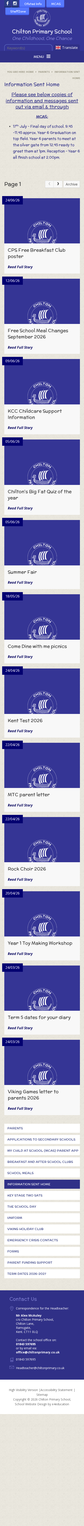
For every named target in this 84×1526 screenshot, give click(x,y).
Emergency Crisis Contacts (32, 1240)
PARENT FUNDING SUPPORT (29, 1262)
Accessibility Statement (56, 1390)
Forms (13, 1251)
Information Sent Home (28, 1184)
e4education (60, 1404)
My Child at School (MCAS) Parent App (42, 1150)
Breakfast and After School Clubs (40, 1162)
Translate (70, 47)
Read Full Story (20, 267)
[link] (49, 184)
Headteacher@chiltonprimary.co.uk (40, 1368)
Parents (44, 71)
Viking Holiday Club (25, 1229)
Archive (72, 184)
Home (30, 71)
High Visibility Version (23, 1390)
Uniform (14, 1218)
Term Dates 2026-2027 (26, 1274)
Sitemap (42, 1395)
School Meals (20, 1173)
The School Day (21, 1206)
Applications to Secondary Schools (41, 1139)
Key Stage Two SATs (24, 1195)
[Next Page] (58, 184)
